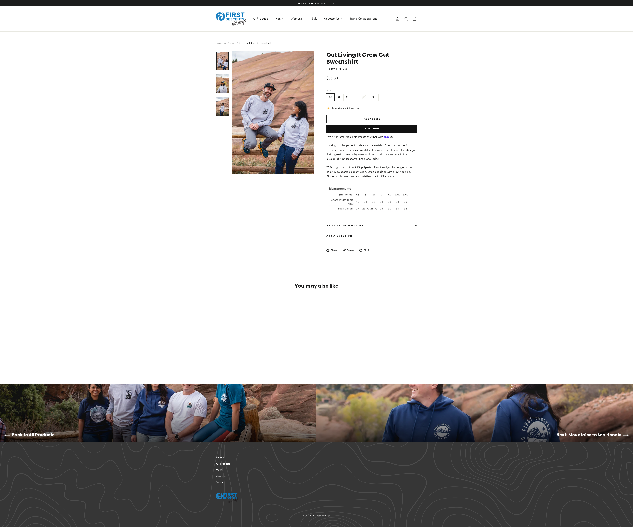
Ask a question (339, 235)
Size (329, 90)
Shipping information (344, 225)
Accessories (332, 18)
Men (278, 18)
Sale (314, 18)
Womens (297, 18)
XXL (374, 97)
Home (219, 43)
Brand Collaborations (363, 18)
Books (219, 482)
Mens (219, 470)
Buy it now (372, 128)
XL (363, 97)
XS (330, 97)
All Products (260, 18)
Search (220, 457)
